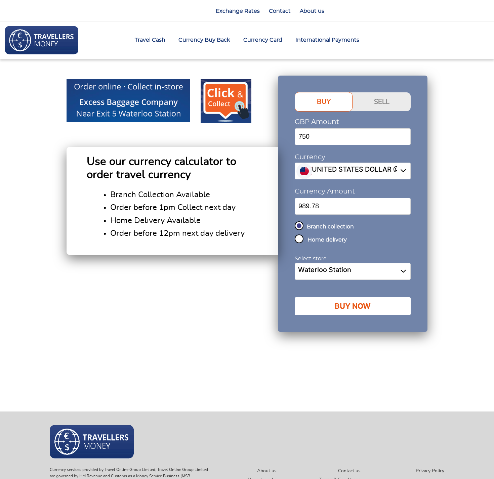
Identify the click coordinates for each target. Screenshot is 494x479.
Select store (311, 258)
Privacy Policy (430, 471)
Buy (324, 101)
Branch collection (330, 226)
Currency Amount (325, 191)
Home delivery (327, 240)
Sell (381, 101)
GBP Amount (317, 122)
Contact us (349, 471)
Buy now (353, 306)
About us (267, 471)
